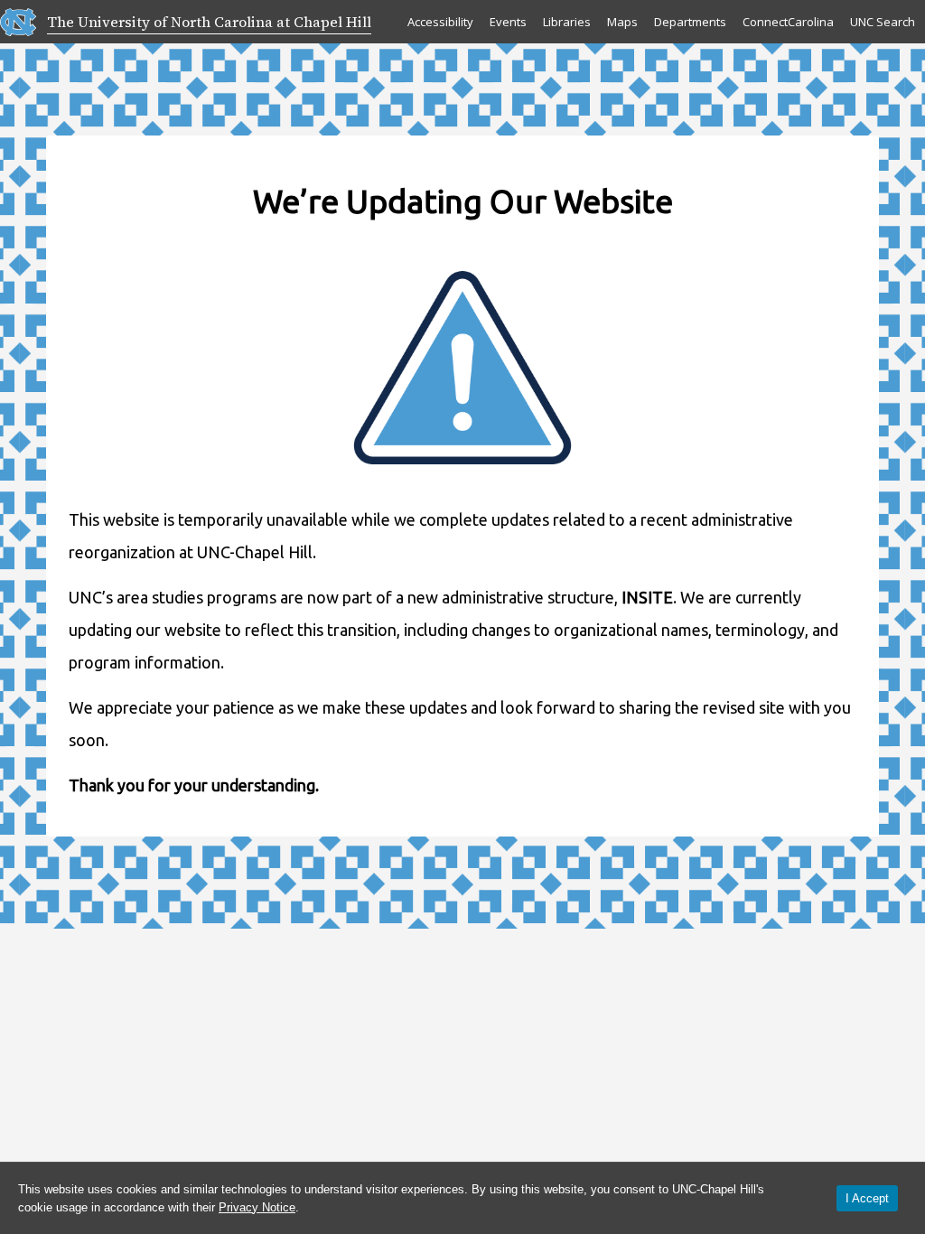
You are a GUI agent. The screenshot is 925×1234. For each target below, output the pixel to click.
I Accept (867, 1198)
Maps (622, 22)
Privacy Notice (257, 1207)
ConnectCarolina (788, 22)
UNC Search (882, 22)
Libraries (567, 22)
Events (508, 22)
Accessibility (440, 22)
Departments (690, 22)
